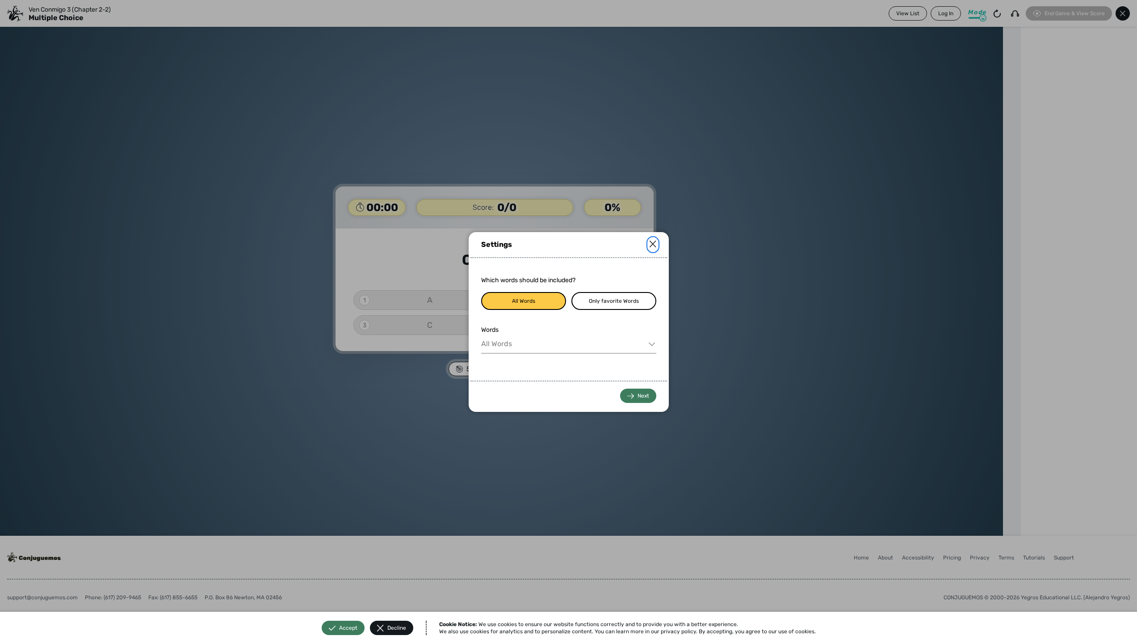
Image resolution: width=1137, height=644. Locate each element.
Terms (1006, 558)
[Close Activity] (1123, 13)
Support (1064, 558)
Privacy (980, 558)
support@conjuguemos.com (42, 597)
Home (861, 558)
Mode (977, 12)
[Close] (653, 244)
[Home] (15, 13)
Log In (945, 13)
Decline (396, 628)
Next (643, 396)
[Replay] (997, 13)
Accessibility (918, 558)
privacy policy (678, 631)
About (885, 558)
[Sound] (1015, 13)
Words (490, 330)
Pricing (952, 558)
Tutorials (1034, 558)
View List (907, 13)
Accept (348, 628)
